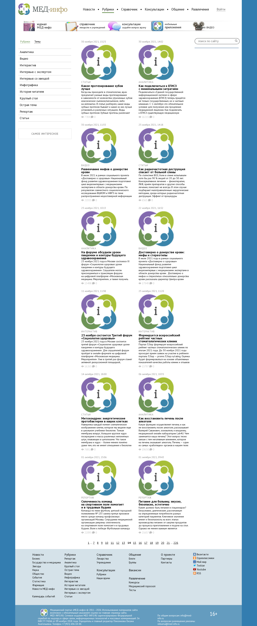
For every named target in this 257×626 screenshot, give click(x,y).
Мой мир (201, 562)
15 (134, 542)
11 (112, 542)
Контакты (166, 562)
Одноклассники (205, 558)
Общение (177, 9)
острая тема (28, 105)
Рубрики (108, 9)
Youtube (201, 569)
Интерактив (71, 581)
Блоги (132, 558)
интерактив (28, 65)
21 (168, 542)
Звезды (36, 566)
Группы (132, 562)
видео (24, 58)
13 (123, 542)
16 (140, 542)
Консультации (154, 9)
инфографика (29, 85)
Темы (37, 41)
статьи (24, 118)
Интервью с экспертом (77, 592)
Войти (221, 9)
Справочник (129, 9)
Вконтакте (202, 554)
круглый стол (29, 98)
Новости (89, 9)
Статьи (68, 596)
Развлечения (200, 9)
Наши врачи (103, 578)
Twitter (200, 565)
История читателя (75, 585)
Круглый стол (72, 566)
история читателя (32, 92)
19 (157, 542)
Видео (68, 573)
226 (175, 542)
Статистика (38, 581)
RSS (198, 573)
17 (145, 542)
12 (117, 542)
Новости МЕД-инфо (43, 588)
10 (106, 542)
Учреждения (104, 562)
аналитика (27, 52)
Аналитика (70, 562)
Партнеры (166, 558)
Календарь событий (43, 596)
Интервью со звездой (77, 588)
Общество (38, 573)
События (37, 577)
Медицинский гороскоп (142, 586)
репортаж (26, 111)
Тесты (132, 590)
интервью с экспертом (35, 72)
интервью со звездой (34, 78)
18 (151, 542)
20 (162, 542)
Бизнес (36, 558)
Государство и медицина (46, 562)
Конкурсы (134, 582)
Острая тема (72, 570)
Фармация (38, 585)
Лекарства (103, 558)
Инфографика (72, 577)
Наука (35, 570)
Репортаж (70, 558)
